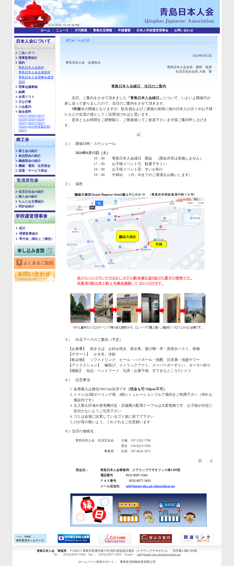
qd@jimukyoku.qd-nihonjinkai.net (150, 486)
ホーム (70, 39)
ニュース (84, 39)
